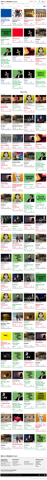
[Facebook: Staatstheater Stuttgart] (42, 475)
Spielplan (2, 3)
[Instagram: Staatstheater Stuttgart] (39, 475)
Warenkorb (42, 3)
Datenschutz (12, 477)
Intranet (26, 477)
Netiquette (16, 477)
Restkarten (10, 66)
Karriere (17, 3)
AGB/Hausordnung (7, 477)
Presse (2, 477)
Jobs (36, 465)
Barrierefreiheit (22, 477)
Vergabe (30, 477)
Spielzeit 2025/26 (38, 461)
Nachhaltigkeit (22, 3)
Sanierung (37, 466)
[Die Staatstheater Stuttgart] (9, 1)
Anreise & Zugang (38, 464)
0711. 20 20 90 (4, 463)
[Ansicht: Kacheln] (44, 6)
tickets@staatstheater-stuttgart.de (6, 465)
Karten (45, 23)
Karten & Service (8, 3)
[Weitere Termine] (10, 24)
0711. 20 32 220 (27, 462)
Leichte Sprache (38, 3)
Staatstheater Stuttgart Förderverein (44, 1)
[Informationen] (8, 24)
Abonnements (38, 463)
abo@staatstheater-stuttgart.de (28, 463)
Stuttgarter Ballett (36, 1)
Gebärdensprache (40, 3)
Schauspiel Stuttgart (39, 1)
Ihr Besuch (13, 3)
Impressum (28, 3)
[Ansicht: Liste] (45, 6)
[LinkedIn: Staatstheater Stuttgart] (45, 475)
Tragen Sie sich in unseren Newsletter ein (8, 471)
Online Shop (37, 462)
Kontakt (36, 3)
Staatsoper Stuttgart (31, 1)
